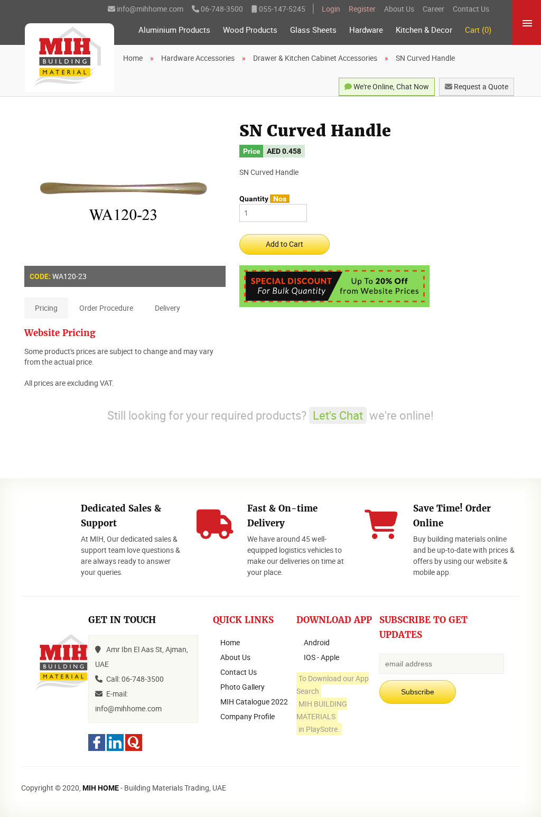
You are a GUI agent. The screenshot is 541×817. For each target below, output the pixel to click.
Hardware (366, 30)
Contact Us (471, 9)
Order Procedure (106, 308)
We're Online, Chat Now (390, 86)
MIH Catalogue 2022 (254, 702)
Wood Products (250, 30)
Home (230, 642)
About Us (399, 9)
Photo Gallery (242, 687)
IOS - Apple (321, 657)
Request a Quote (480, 86)
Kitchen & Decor (424, 30)
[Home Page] (69, 57)
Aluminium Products (174, 30)
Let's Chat (338, 415)
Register (362, 9)
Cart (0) (478, 30)
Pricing (46, 308)
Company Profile (247, 716)
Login (331, 9)
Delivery (167, 308)
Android (317, 642)
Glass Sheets (313, 30)
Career (433, 9)
